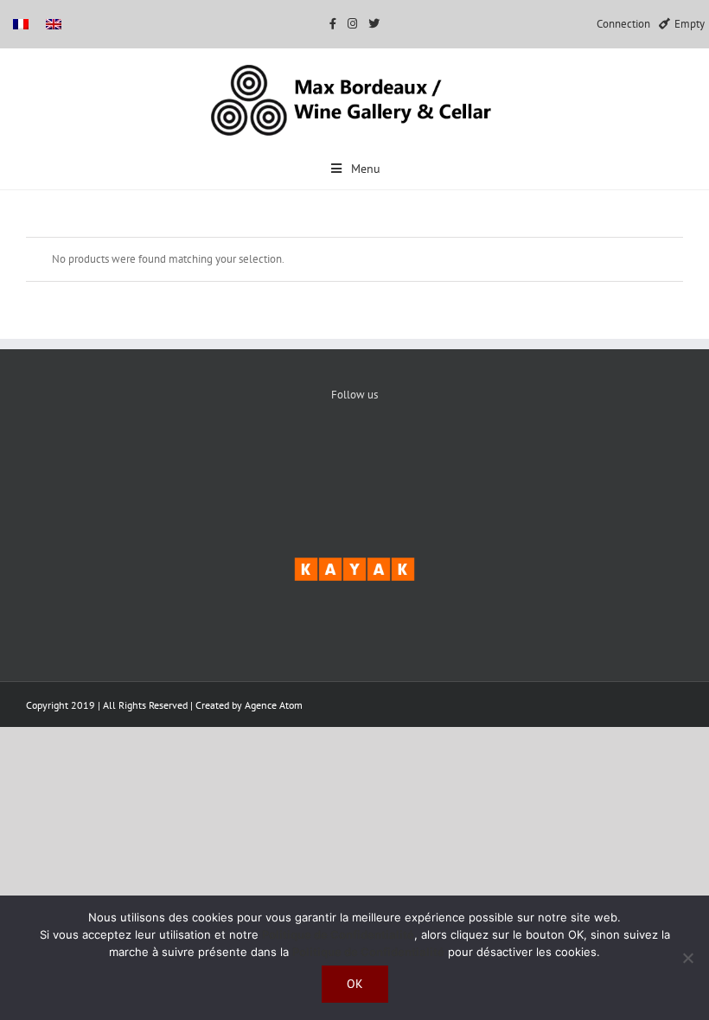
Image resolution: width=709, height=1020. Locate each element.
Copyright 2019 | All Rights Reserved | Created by (135, 704)
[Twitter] (355, 454)
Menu (365, 168)
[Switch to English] (53, 24)
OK (355, 983)
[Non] (687, 957)
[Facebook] (302, 454)
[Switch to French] (20, 24)
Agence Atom (274, 704)
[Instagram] (407, 454)
